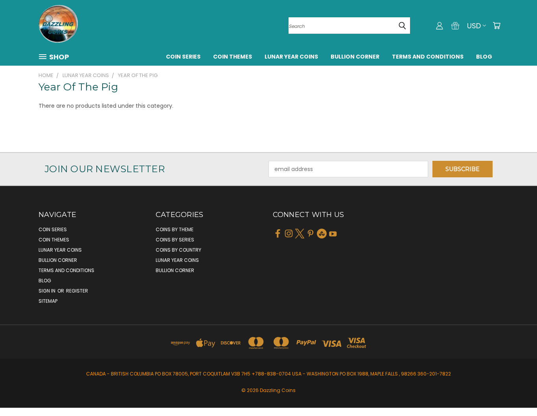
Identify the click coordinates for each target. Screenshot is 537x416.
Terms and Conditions (427, 57)
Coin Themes (232, 57)
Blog (484, 57)
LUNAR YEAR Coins (291, 57)
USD (474, 26)
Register (77, 290)
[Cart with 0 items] (496, 25)
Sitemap (48, 301)
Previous (516, 391)
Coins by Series (175, 239)
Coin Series (183, 57)
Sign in (48, 290)
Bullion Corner (355, 57)
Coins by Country (178, 250)
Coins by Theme (174, 229)
